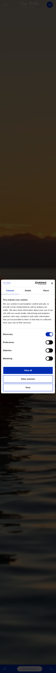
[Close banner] (52, 283)
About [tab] (46, 290)
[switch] (49, 342)
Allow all (28, 370)
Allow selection (28, 379)
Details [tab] (28, 290)
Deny (28, 387)
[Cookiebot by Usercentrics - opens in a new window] (35, 283)
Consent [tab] (10, 290)
